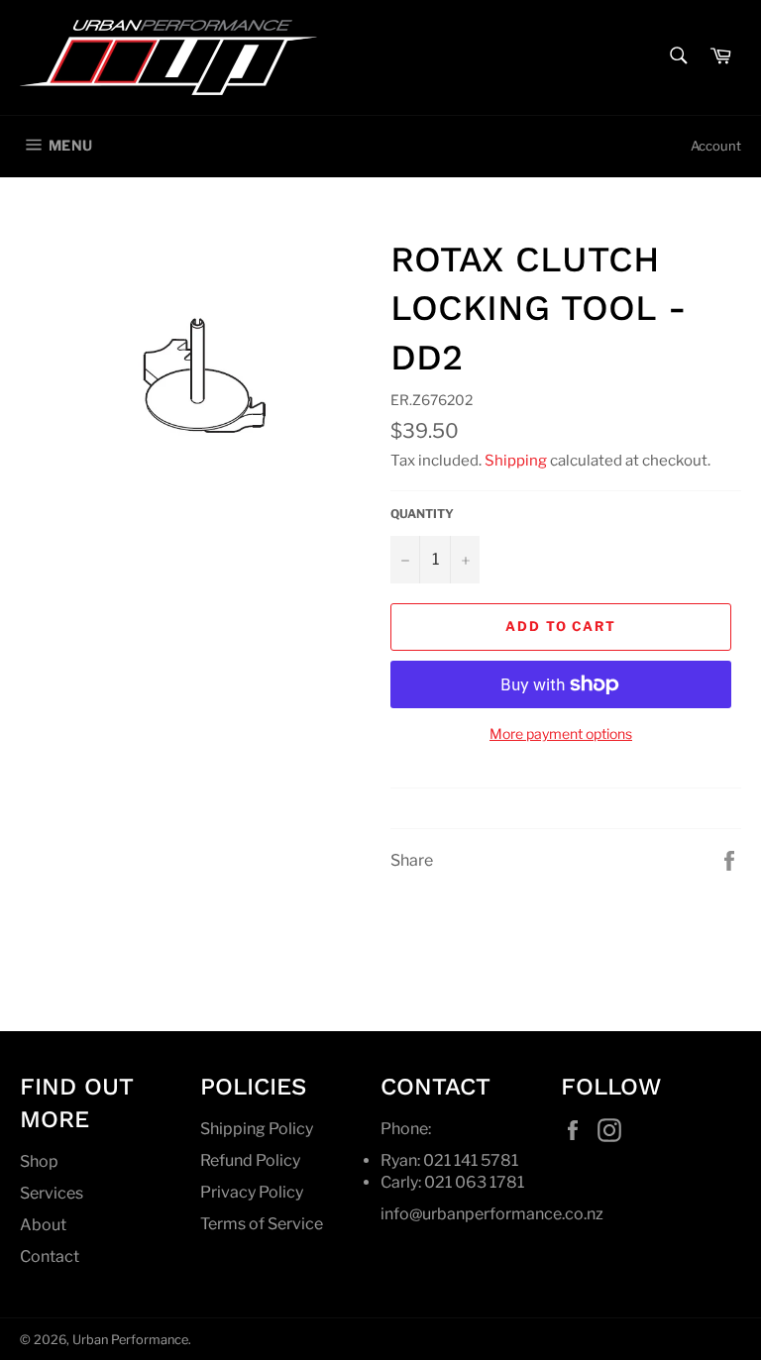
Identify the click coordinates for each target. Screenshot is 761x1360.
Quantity (422, 513)
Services (51, 1193)
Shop (39, 1161)
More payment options (560, 733)
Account (716, 146)
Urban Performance (130, 1339)
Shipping (516, 461)
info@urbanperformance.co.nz (491, 1213)
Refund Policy (250, 1160)
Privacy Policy (251, 1192)
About (43, 1224)
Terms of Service (261, 1223)
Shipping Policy (256, 1128)
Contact (49, 1256)
